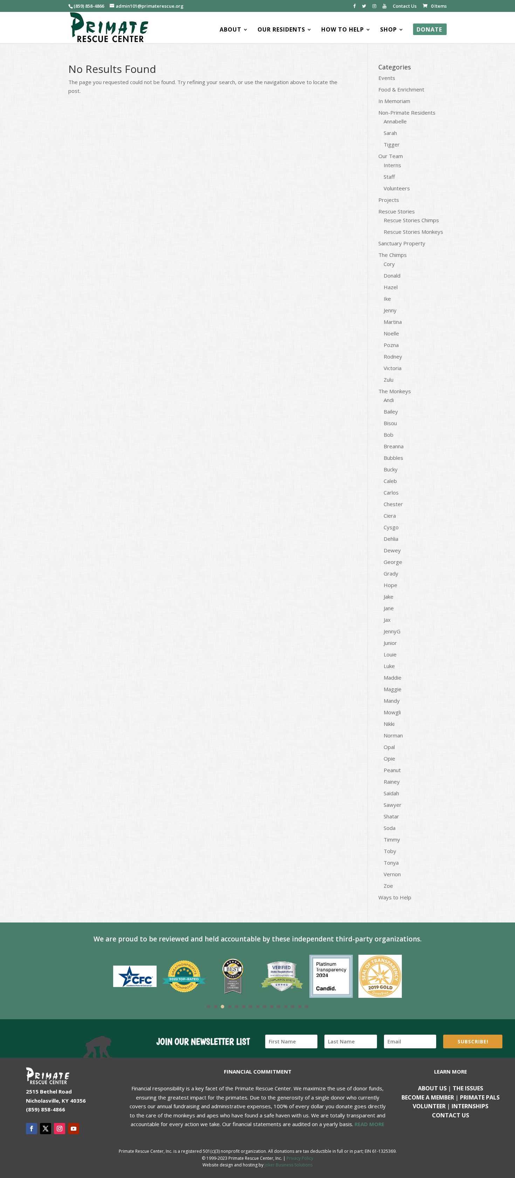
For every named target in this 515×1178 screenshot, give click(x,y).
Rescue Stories (396, 211)
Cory (389, 263)
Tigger (392, 144)
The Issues (468, 1088)
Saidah (391, 793)
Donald (392, 275)
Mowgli (392, 712)
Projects (388, 199)
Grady (391, 573)
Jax (387, 619)
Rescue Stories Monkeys (413, 231)
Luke (389, 665)
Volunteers (397, 188)
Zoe (388, 885)
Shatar (391, 816)
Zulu (388, 379)
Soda (390, 827)
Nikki (389, 723)
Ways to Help (394, 897)
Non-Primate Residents (406, 112)
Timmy (392, 839)
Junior (390, 642)
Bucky (391, 469)
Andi (389, 399)
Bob (388, 434)
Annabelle (395, 121)
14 (299, 1006)
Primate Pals (480, 1097)
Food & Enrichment (401, 89)
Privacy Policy (300, 1158)
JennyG (392, 631)
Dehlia (391, 538)
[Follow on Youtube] (73, 1128)
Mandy (392, 700)
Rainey (392, 781)
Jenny (390, 310)
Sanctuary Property (401, 243)
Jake (388, 596)
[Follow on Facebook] (31, 1128)
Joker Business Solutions (289, 1165)
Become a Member (427, 1097)
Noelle (391, 333)
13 (292, 1006)
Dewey (392, 550)
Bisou (390, 423)
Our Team (390, 155)
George (393, 561)
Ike (387, 298)
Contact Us (405, 6)
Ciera (390, 515)
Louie (390, 654)
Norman (393, 735)
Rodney (393, 356)
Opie (389, 758)
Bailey (391, 411)
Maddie (392, 677)
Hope (390, 584)
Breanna (394, 446)
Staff (389, 176)
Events (386, 77)
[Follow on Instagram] (59, 1128)
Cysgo (391, 527)
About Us (432, 1088)
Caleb (390, 480)
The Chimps (392, 254)
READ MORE (369, 1124)
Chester (393, 504)
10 (271, 1006)
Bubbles (393, 457)
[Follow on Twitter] (45, 1128)
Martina (393, 321)
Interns (392, 165)
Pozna (391, 344)
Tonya (391, 862)
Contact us (450, 1115)
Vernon (392, 874)
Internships (470, 1106)
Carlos (391, 492)
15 (306, 1006)
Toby (390, 850)
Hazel (391, 287)
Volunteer (429, 1106)
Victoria (392, 368)
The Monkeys (394, 391)
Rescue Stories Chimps (411, 220)
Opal (389, 746)
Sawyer (392, 804)
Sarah (390, 132)
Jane (389, 608)
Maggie (392, 689)
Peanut (392, 770)
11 (278, 1006)
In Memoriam (394, 100)
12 (285, 1006)
